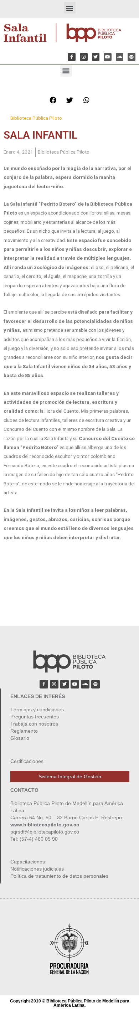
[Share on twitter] (69, 100)
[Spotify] (131, 57)
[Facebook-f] (72, 57)
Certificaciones (26, 761)
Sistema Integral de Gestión (69, 776)
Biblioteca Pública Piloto (36, 118)
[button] (70, 8)
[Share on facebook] (52, 100)
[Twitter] (96, 57)
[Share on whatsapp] (86, 100)
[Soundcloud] (120, 57)
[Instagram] (84, 57)
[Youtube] (108, 57)
